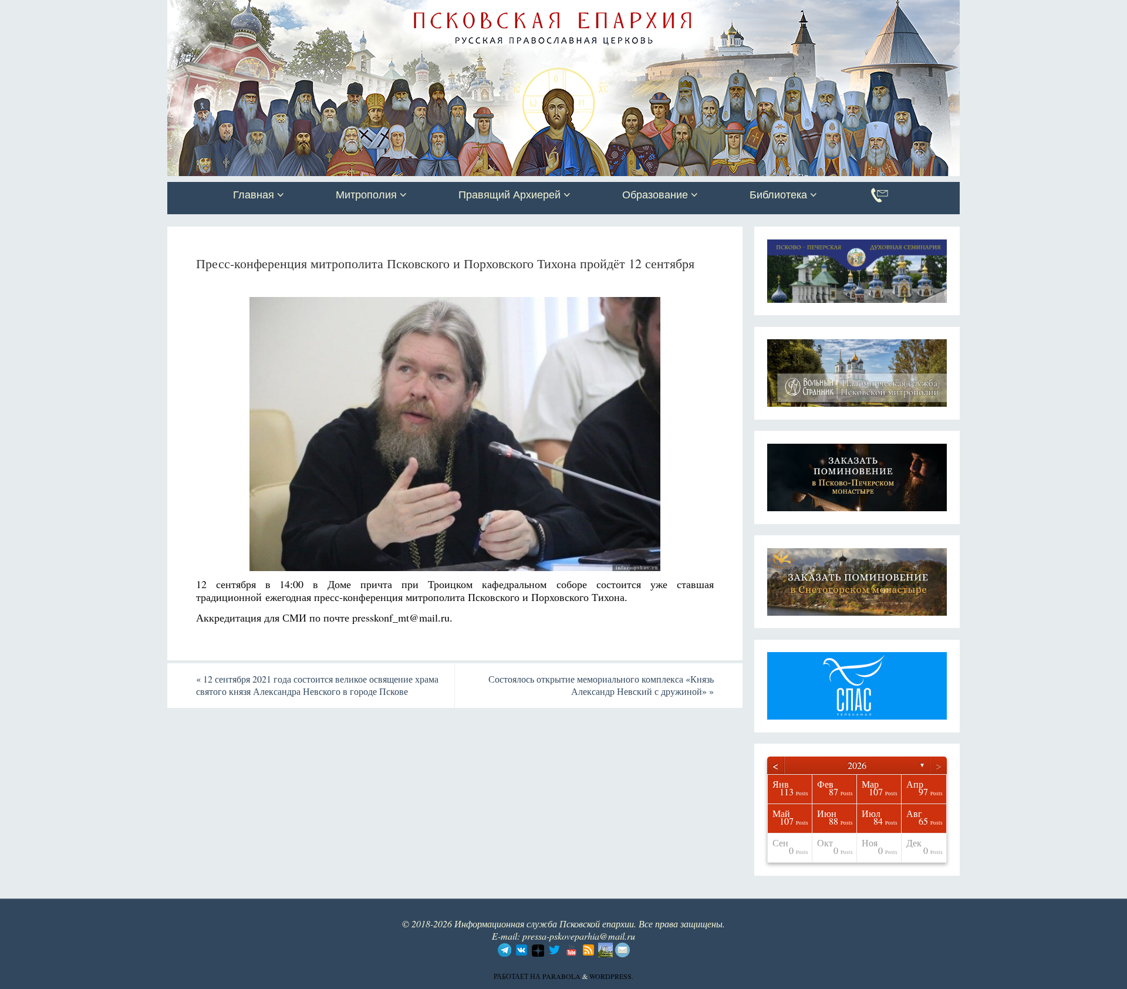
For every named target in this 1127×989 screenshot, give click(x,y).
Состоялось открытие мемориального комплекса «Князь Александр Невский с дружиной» (601, 685)
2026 (857, 765)
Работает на (518, 976)
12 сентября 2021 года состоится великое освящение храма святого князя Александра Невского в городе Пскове (317, 685)
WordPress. (611, 976)
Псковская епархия (333, 10)
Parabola (561, 976)
